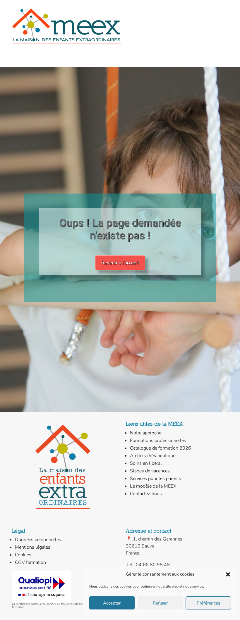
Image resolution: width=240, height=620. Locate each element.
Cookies (23, 555)
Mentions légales (32, 547)
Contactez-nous (146, 494)
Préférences (208, 603)
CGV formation (30, 562)
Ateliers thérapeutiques (154, 456)
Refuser (160, 603)
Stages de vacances (150, 471)
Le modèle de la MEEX (153, 486)
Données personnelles (38, 539)
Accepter (112, 603)
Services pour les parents (155, 478)
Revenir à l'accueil (120, 263)
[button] (228, 574)
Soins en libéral (146, 463)
